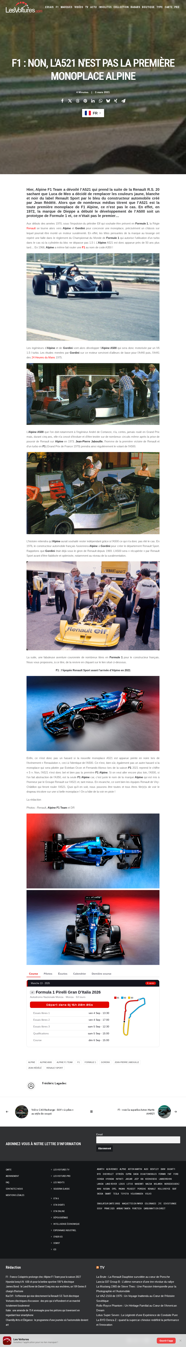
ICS (54, 1249)
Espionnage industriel (64, 1230)
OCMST (56, 1243)
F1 (57, 7)
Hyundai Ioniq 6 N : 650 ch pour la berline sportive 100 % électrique (40, 1281)
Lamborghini (165, 1179)
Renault (31, 228)
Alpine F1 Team (64, 1062)
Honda (100, 1179)
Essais (49, 7)
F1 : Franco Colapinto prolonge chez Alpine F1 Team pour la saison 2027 (43, 1276)
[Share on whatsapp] (100, 100)
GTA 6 (56, 1198)
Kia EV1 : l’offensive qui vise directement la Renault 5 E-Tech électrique (42, 1296)
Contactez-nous (14, 1189)
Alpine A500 (46, 1062)
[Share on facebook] (62, 100)
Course (33, 973)
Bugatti (171, 1169)
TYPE (160, 7)
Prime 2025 (109, 1208)
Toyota (125, 1193)
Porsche (142, 1189)
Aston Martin (135, 1169)
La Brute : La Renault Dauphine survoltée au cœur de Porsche (133, 1276)
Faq (7, 1182)
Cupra (128, 1174)
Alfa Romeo (112, 1169)
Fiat (169, 1174)
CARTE (169, 7)
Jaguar (128, 1179)
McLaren (158, 1184)
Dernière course (101, 973)
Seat (174, 1189)
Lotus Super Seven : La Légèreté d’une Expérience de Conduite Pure (137, 1315)
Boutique (148, 7)
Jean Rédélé (35, 1068)
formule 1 (90, 1062)
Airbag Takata (123, 1208)
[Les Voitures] (24, 7)
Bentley (154, 1169)
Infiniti (119, 1179)
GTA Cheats (58, 1205)
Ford (175, 1174)
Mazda (148, 1184)
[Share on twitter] (70, 100)
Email (99, 1134)
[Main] (93, 1111)
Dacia (135, 1174)
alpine (31, 1062)
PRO (176, 7)
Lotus (130, 1184)
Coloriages (150, 1203)
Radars (135, 7)
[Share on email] (123, 100)
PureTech (137, 1208)
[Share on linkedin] (92, 100)
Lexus (122, 1184)
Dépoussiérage (60, 1217)
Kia (142, 1179)
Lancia (100, 1184)
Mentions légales (15, 1195)
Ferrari (162, 1174)
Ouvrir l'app (166, 1340)
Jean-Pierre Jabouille (127, 1062)
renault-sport (54, 1068)
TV (86, 7)
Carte (8, 1169)
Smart (108, 1193)
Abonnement (12, 1176)
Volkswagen (137, 1193)
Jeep (136, 1179)
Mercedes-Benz (171, 1184)
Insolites (105, 7)
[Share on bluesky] (108, 100)
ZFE (159, 1203)
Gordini (105, 1062)
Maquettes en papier (132, 1203)
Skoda (100, 1193)
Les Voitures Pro (61, 1176)
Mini (99, 1189)
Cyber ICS (57, 1236)
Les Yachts (58, 1182)
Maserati (139, 1184)
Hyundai (110, 1179)
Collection (121, 7)
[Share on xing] (115, 100)
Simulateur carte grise (108, 1203)
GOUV (99, 1208)
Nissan (106, 1189)
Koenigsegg (151, 1179)
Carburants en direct (154, 1208)
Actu (93, 7)
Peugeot (131, 1189)
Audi (146, 1169)
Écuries (62, 973)
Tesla (116, 1193)
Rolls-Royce (164, 1189)
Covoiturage (169, 1203)
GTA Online (59, 1211)
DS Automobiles (148, 1174)
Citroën (120, 1174)
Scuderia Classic (61, 1189)
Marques (66, 7)
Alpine (123, 1169)
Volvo (148, 1193)
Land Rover (111, 1184)
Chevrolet (108, 1174)
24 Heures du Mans (43, 357)
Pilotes (48, 973)
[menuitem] (49, 7)
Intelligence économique (66, 1224)
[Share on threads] (77, 100)
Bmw (163, 1169)
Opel (114, 1189)
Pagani (122, 1189)
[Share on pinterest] (85, 100)
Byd (99, 1174)
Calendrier (79, 973)
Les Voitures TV (61, 1169)
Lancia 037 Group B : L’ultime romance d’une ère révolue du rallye (135, 1281)
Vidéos (78, 7)
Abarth (100, 1169)
